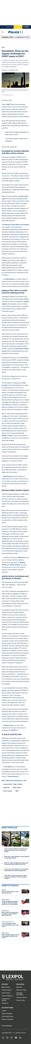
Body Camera (5, 899)
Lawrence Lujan (8, 725)
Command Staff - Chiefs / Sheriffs (12, 784)
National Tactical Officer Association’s (16, 224)
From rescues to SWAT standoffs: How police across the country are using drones (16, 850)
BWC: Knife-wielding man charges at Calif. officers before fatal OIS (10, 914)
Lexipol (13, 1032)
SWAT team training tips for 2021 (16, 780)
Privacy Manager (7, 1026)
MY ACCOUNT (18, 27)
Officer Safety (17, 787)
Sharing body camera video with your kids (10, 892)
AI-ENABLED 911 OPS (22, 37)
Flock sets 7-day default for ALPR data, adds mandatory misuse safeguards (16, 869)
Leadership (6, 787)
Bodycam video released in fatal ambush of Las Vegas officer (16, 857)
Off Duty (4, 889)
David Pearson (7, 476)
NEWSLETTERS (9, 27)
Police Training (7, 791)
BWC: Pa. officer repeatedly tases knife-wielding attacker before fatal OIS (16, 863)
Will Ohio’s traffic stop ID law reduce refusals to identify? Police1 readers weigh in (15, 877)
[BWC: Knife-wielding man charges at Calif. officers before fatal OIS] (25, 912)
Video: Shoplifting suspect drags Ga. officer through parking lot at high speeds (10, 902)
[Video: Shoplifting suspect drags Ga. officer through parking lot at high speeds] (25, 901)
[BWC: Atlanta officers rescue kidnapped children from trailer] (25, 934)
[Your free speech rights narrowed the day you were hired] (25, 923)
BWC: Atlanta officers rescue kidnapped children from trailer (10, 936)
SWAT (3, 47)
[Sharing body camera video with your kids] (25, 891)
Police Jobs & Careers (8, 921)
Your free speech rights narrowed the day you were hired (10, 925)
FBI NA (13, 730)
